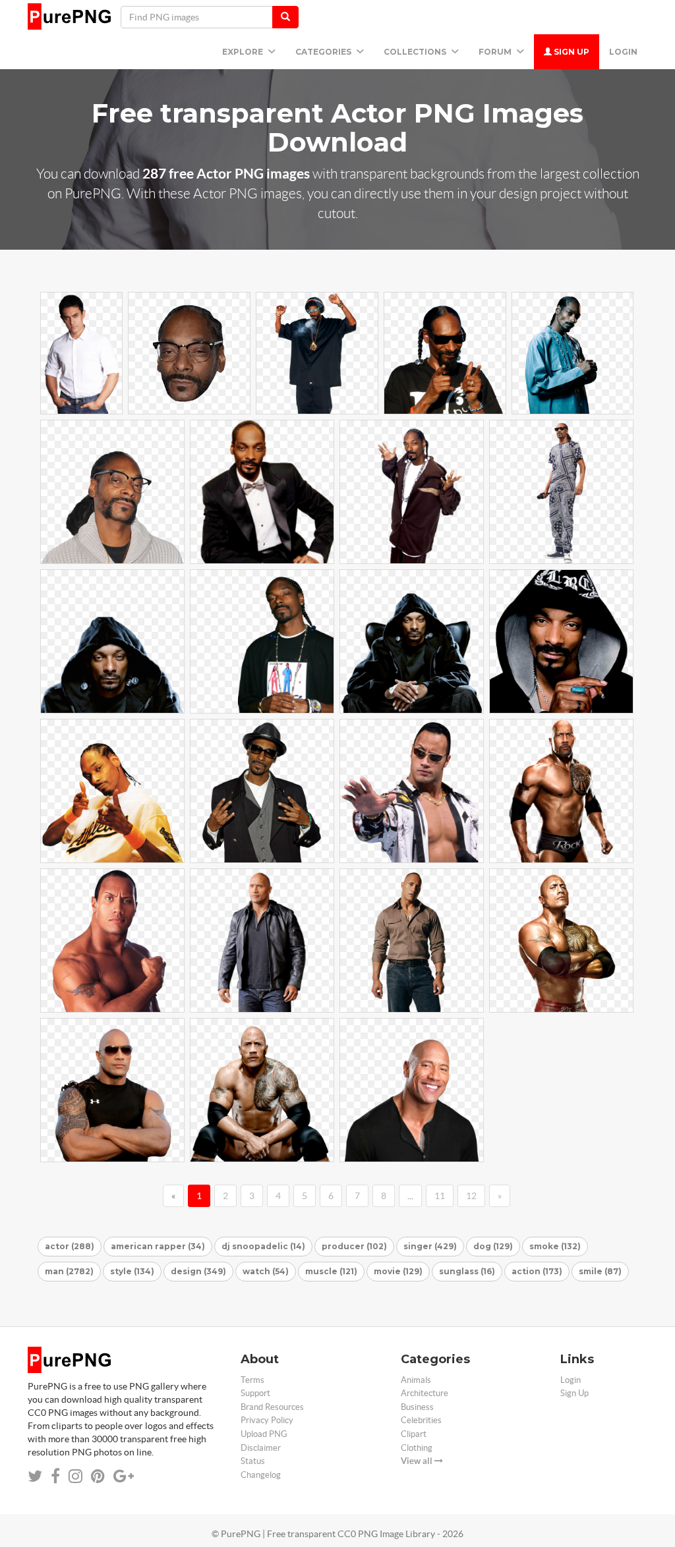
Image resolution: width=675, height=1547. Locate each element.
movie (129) (398, 1271)
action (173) (537, 1271)
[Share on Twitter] (35, 1476)
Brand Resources (272, 1407)
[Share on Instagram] (75, 1476)
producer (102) (354, 1246)
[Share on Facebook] (55, 1476)
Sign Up (570, 52)
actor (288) (69, 1246)
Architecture (424, 1393)
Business (417, 1407)
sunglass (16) (467, 1271)
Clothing (416, 1448)
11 (439, 1196)
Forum (496, 52)
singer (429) (430, 1246)
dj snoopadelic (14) (263, 1246)
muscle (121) (331, 1271)
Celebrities (421, 1420)
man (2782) (69, 1271)
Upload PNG (264, 1434)
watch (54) (266, 1271)
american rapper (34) (158, 1246)
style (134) (132, 1271)
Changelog (261, 1475)
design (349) (198, 1271)
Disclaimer (261, 1448)
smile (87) (600, 1271)
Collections (416, 52)
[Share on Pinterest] (98, 1476)
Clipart (413, 1434)
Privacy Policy (267, 1420)
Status (253, 1461)
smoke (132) (555, 1246)
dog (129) (493, 1246)
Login (623, 52)
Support (255, 1393)
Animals (416, 1380)
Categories (324, 52)
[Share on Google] (123, 1476)
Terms (252, 1380)
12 (471, 1196)
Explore (243, 52)
